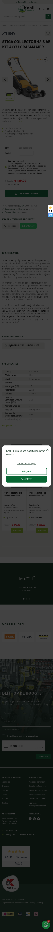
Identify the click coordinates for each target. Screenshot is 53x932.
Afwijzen (26, 471)
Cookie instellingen (26, 463)
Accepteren (26, 479)
